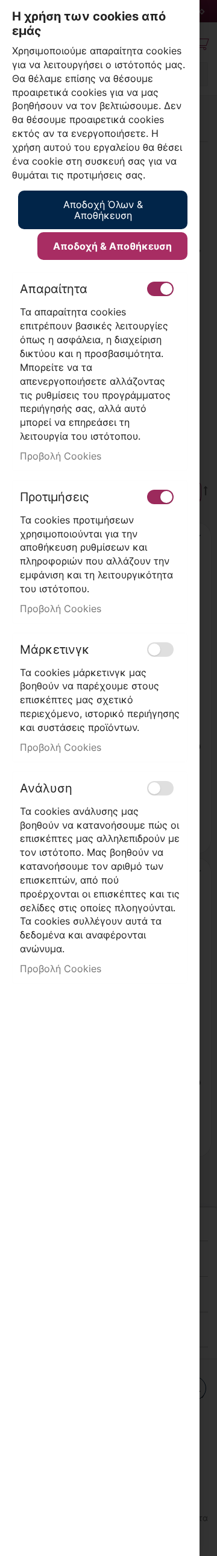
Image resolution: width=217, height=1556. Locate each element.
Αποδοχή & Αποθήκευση (112, 246)
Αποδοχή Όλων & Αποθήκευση (103, 209)
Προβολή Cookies (60, 456)
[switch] (160, 289)
